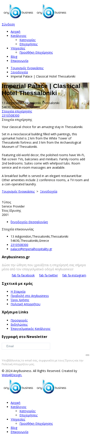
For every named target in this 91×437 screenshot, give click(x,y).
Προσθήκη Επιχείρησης (36, 52)
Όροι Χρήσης (20, 300)
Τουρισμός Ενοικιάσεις (27, 68)
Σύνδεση (8, 24)
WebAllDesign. (12, 375)
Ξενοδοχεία (19, 72)
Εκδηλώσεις (19, 324)
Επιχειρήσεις (28, 44)
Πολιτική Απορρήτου (25, 304)
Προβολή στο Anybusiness (30, 296)
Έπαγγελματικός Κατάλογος (30, 329)
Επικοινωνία (19, 61)
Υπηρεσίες (18, 48)
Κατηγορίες (27, 40)
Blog (14, 56)
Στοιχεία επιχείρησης (17, 111)
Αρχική (15, 31)
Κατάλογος (18, 36)
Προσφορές (19, 320)
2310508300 (10, 115)
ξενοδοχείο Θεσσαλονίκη (29, 222)
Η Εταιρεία (18, 291)
